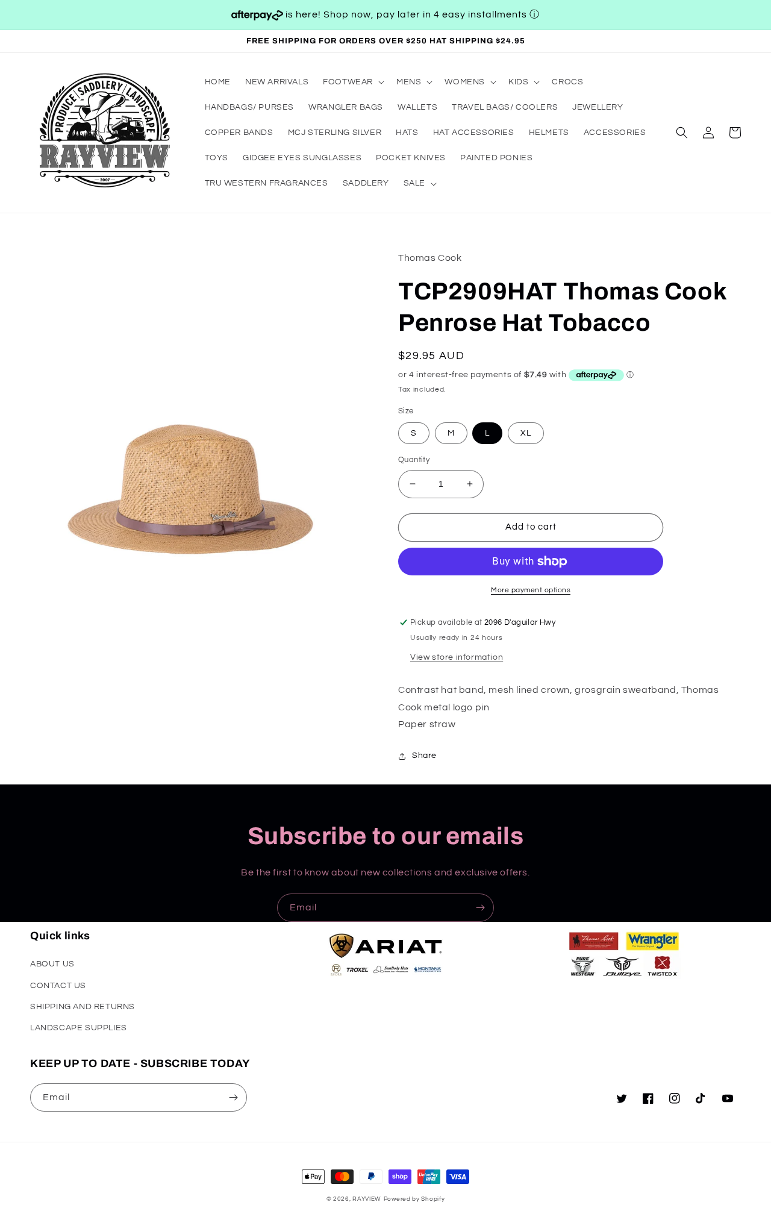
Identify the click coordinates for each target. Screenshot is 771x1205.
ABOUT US (52, 964)
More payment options (530, 590)
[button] (352, 82)
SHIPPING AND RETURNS (82, 1007)
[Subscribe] (480, 908)
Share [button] (424, 755)
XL (525, 433)
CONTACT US (58, 985)
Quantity (413, 459)
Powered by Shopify (414, 1199)
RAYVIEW (366, 1199)
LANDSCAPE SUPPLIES (78, 1028)
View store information (456, 657)
